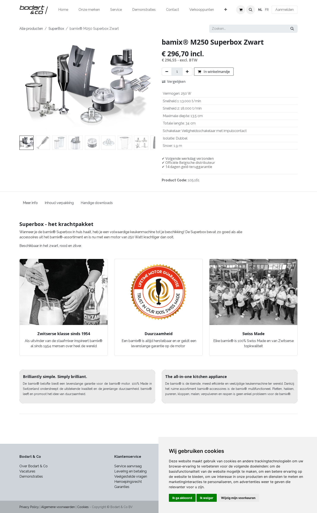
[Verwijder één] (167, 71)
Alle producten (31, 29)
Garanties (122, 487)
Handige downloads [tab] (97, 203)
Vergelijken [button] (176, 81)
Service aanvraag (128, 466)
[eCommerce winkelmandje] (240, 9)
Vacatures (27, 471)
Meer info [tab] (30, 203)
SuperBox (56, 29)
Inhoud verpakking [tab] (59, 203)
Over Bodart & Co (33, 466)
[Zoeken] (292, 29)
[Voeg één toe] (187, 71)
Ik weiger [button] (206, 498)
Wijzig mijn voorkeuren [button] (238, 498)
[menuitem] (63, 9)
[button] (250, 9)
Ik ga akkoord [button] (182, 498)
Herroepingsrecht (128, 482)
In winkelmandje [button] (216, 71)
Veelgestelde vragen (130, 476)
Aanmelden (284, 10)
